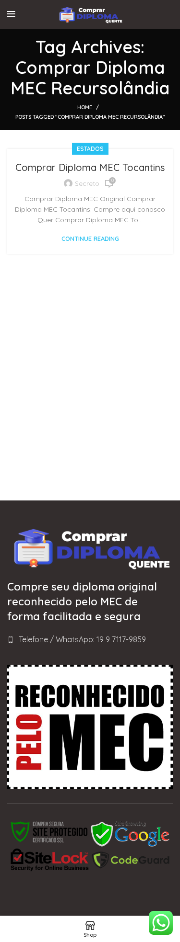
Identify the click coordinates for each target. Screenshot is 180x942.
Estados (90, 148)
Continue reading (90, 239)
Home (84, 107)
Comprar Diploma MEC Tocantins (90, 167)
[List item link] (90, 640)
